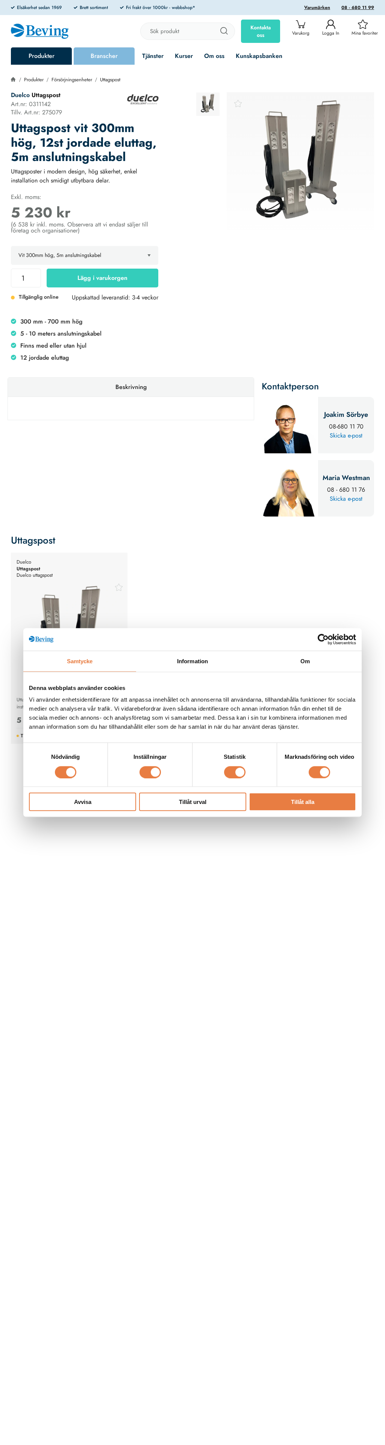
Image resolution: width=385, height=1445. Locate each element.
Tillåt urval (192, 802)
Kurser (184, 56)
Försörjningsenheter (72, 79)
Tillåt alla (302, 802)
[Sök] (223, 31)
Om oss (214, 56)
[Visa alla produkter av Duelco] (143, 99)
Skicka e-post (346, 435)
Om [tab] (305, 661)
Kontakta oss (260, 31)
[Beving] (39, 32)
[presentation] (208, 104)
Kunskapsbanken (259, 56)
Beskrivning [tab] (131, 387)
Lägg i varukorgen (102, 278)
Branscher (104, 56)
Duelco (20, 95)
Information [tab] (192, 661)
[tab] (208, 104)
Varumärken (317, 7)
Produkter (42, 56)
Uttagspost (110, 79)
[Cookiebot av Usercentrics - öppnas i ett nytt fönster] (323, 639)
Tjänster (153, 56)
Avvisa (82, 802)
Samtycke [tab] (80, 661)
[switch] (150, 772)
